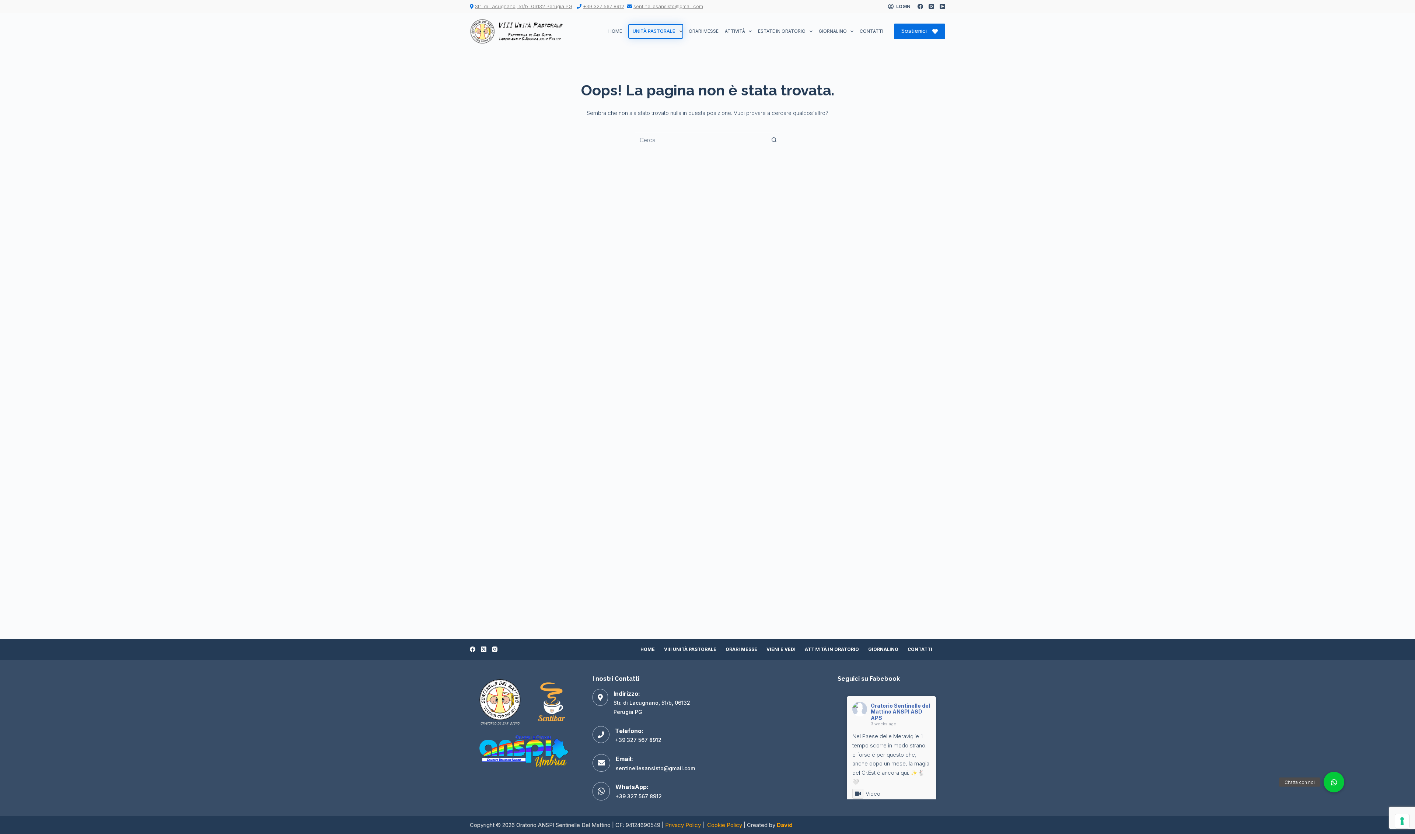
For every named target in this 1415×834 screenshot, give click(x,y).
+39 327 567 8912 (603, 6)
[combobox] (700, 140)
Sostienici (914, 31)
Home (615, 31)
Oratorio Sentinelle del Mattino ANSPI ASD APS (900, 711)
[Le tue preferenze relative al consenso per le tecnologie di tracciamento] (1402, 821)
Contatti (871, 31)
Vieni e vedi (781, 649)
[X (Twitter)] (483, 649)
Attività (735, 31)
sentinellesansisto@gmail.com (668, 6)
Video (873, 793)
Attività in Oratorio (832, 649)
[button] (1334, 782)
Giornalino (833, 31)
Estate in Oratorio (782, 31)
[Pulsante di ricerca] (774, 140)
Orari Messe (704, 31)
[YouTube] (942, 6)
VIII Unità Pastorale (690, 649)
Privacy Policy (683, 824)
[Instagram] (931, 6)
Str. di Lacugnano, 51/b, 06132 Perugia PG (523, 6)
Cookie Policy (724, 824)
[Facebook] (920, 6)
